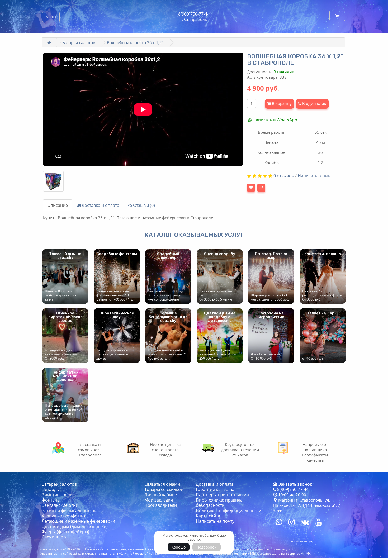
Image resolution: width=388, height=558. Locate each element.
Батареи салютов (79, 42)
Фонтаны (51, 500)
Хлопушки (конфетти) (63, 516)
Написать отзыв (314, 176)
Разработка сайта (303, 541)
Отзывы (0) (143, 205)
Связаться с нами (162, 484)
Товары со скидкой (163, 489)
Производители (160, 505)
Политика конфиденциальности (228, 510)
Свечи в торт (55, 537)
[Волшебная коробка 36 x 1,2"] (53, 181)
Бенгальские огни (60, 505)
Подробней (206, 547)
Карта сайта (208, 516)
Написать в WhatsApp (274, 120)
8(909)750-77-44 (194, 14)
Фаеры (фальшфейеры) (65, 532)
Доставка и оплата (100, 205)
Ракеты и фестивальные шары (72, 510)
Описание (57, 205)
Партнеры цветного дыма (222, 495)
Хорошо (179, 547)
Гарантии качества (215, 489)
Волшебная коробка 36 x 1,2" (135, 42)
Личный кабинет (161, 495)
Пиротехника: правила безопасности (219, 502)
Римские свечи (57, 495)
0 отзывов (283, 176)
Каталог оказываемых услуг (194, 235)
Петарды (51, 489)
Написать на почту (215, 521)
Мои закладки (158, 500)
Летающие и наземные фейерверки (78, 521)
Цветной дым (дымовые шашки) (75, 526)
